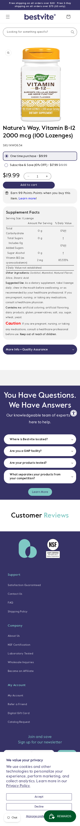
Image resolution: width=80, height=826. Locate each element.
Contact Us (15, 594)
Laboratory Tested (20, 653)
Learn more (27, 198)
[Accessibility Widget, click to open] (73, 413)
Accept (39, 796)
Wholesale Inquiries (21, 662)
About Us (14, 636)
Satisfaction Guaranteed (24, 585)
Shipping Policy (18, 611)
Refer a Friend (17, 704)
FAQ (10, 602)
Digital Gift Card (19, 713)
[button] (7, 16)
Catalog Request (19, 722)
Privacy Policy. (18, 786)
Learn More (40, 491)
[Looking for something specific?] (72, 32)
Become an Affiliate (21, 671)
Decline (39, 806)
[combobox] (40, 32)
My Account (15, 695)
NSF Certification (19, 645)
